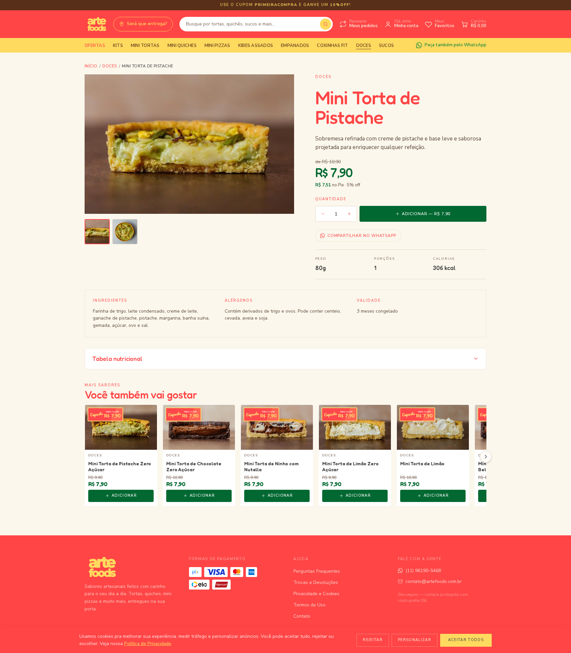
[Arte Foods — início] (96, 24)
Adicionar (124, 495)
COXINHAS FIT (332, 46)
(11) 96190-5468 (423, 570)
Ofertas (95, 46)
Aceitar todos (466, 639)
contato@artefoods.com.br (433, 581)
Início (91, 66)
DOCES (363, 46)
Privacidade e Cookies (316, 594)
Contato (301, 616)
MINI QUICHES (182, 46)
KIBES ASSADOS (255, 46)
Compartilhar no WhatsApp (361, 235)
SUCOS (386, 46)
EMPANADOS (295, 46)
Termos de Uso (309, 605)
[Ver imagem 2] (124, 231)
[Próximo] (486, 457)
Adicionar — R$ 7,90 (426, 213)
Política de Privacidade (147, 643)
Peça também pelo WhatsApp (455, 45)
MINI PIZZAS (217, 46)
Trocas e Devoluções (315, 582)
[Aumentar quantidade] (349, 213)
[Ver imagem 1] (97, 231)
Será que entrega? (147, 23)
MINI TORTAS (145, 46)
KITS (118, 46)
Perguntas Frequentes (316, 571)
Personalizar (414, 639)
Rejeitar (373, 639)
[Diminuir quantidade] (323, 213)
